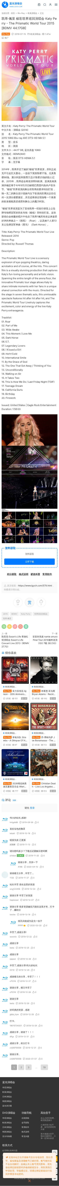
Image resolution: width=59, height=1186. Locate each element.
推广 (7, 38)
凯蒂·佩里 (7, 618)
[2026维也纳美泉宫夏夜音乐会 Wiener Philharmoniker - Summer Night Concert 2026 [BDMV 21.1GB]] (15, 762)
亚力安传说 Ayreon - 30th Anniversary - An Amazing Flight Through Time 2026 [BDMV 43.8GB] (15, 693)
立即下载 (29, 561)
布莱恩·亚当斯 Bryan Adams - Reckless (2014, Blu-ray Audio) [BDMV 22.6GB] (44, 693)
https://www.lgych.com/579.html (35, 585)
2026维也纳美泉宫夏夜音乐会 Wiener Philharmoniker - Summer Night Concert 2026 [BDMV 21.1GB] (15, 785)
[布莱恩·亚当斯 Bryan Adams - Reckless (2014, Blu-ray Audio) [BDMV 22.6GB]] (44, 670)
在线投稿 (25, 1118)
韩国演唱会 (7, 1101)
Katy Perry (25, 614)
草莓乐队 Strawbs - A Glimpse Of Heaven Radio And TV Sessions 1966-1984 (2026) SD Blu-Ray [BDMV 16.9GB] (15, 739)
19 (44, 1067)
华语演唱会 (7, 1087)
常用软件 (25, 1127)
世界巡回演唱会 (41, 614)
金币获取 (25, 1122)
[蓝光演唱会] (12, 4)
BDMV (14, 614)
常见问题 (25, 1136)
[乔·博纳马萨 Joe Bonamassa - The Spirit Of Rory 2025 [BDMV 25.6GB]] (44, 716)
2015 (5, 614)
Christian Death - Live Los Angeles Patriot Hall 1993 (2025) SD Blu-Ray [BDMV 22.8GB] (44, 785)
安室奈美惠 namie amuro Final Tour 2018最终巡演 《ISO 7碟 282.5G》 (45, 640)
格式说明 (25, 1132)
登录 (32, 807)
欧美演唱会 (35, 34)
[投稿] (39, 4)
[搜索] (44, 4)
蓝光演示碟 (7, 1106)
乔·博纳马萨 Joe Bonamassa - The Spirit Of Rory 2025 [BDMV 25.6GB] (43, 739)
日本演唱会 (7, 1096)
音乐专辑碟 (7, 1136)
